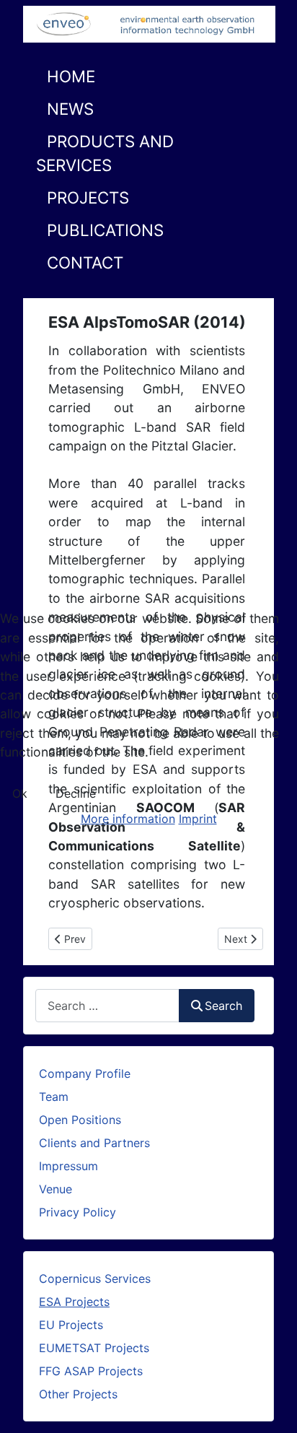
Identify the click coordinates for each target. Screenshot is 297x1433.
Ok (19, 793)
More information (128, 818)
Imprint (198, 818)
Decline (76, 793)
